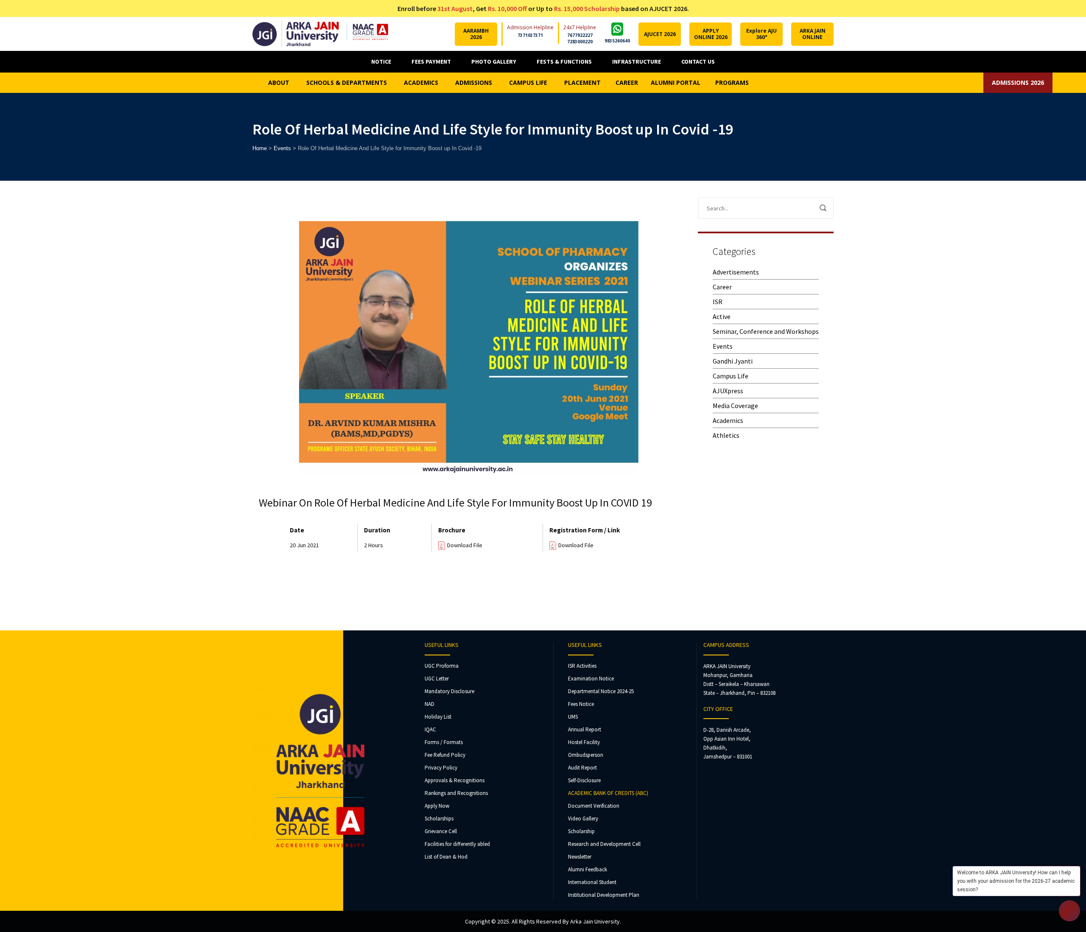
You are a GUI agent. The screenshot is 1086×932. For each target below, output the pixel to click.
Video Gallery (583, 818)
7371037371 (530, 35)
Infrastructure (636, 61)
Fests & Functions (564, 61)
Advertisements (736, 272)
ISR (717, 301)
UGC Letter (437, 678)
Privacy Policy (441, 767)
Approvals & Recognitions (454, 780)
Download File (464, 545)
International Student (592, 882)
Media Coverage (735, 405)
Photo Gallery (493, 61)
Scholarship (581, 831)
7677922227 (580, 35)
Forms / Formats (444, 742)
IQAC (430, 729)
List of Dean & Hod (446, 856)
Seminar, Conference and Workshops (766, 331)
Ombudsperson (585, 754)
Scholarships (439, 818)
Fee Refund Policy (445, 754)
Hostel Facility (584, 742)
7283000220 (580, 42)
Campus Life (730, 376)
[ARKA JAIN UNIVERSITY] (320, 34)
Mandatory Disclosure (449, 691)
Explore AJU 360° (761, 34)
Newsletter (579, 856)
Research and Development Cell (604, 844)
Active (722, 316)
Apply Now (437, 805)
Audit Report (582, 767)
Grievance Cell (441, 831)
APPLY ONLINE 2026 (711, 34)
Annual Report (584, 729)
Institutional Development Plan (603, 894)
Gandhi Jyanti (733, 361)
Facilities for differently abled (457, 844)
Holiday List (438, 716)
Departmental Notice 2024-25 (601, 691)
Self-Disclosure (584, 780)
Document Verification (593, 805)
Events (723, 346)
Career (722, 287)
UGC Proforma (442, 665)
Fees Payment (431, 61)
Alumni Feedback (587, 869)
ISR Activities (582, 665)
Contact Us (698, 61)
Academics (728, 420)
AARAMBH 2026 (476, 34)
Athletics (726, 435)
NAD (429, 704)
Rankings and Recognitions (456, 793)
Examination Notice (591, 678)
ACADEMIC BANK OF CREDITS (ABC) (608, 793)
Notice (381, 61)
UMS (573, 716)
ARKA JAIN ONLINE (813, 34)
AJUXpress (728, 390)
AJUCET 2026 (660, 34)
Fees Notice (581, 704)
